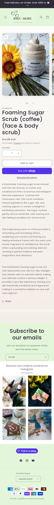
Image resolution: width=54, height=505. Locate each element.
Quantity (6, 147)
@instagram (27, 372)
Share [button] (8, 301)
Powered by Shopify (36, 499)
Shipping (17, 143)
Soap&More (22, 499)
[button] (5, 17)
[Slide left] (21, 103)
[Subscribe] (45, 357)
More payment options (27, 177)
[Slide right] (33, 103)
